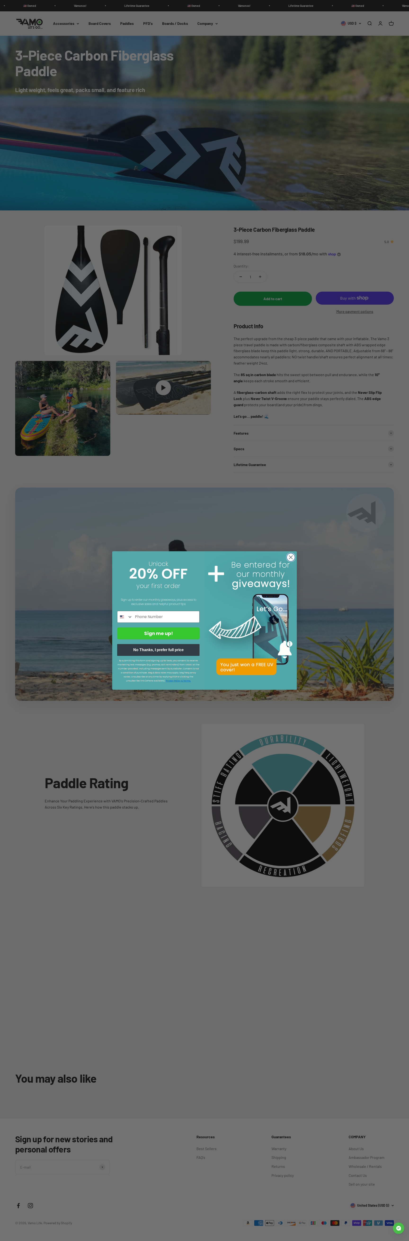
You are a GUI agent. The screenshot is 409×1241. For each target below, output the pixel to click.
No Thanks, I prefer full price (158, 650)
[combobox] (125, 617)
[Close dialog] (291, 557)
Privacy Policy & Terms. (178, 680)
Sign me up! (158, 633)
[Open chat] (398, 1228)
